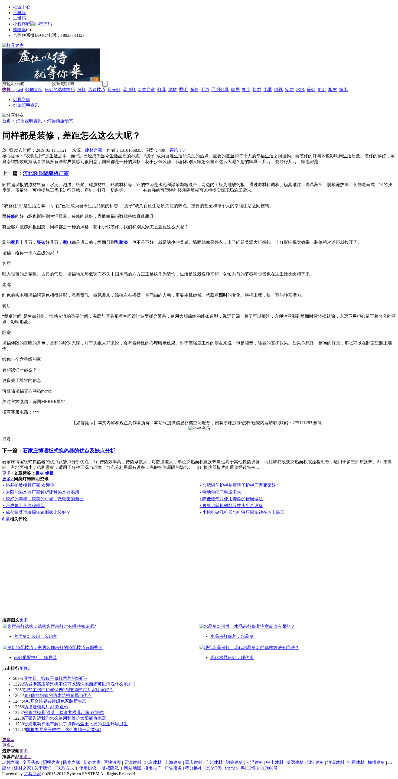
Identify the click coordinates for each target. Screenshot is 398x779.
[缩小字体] (11, 149)
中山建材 (274, 762)
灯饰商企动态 (60, 121)
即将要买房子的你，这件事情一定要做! (63, 729)
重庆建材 (193, 762)
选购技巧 (96, 89)
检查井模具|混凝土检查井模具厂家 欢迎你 (64, 712)
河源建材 (335, 762)
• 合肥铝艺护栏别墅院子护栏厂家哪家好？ (240, 485)
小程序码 (21, 24)
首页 (6, 121)
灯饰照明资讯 (29, 121)
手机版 (19, 12)
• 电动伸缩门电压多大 (220, 492)
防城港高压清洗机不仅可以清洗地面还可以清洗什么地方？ (80, 684)
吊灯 (81, 89)
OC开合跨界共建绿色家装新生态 (55, 701)
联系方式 (65, 768)
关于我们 (42, 768)
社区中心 (21, 7)
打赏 (6, 439)
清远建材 (295, 762)
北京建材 (153, 762)
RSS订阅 (213, 768)
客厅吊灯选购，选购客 (35, 636)
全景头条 (31, 762)
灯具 (161, 89)
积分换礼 (193, 768)
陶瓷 (194, 89)
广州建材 (214, 762)
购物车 (19, 29)
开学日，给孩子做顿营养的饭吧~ (55, 678)
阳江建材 (315, 762)
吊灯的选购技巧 (60, 89)
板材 (332, 89)
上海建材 (173, 762)
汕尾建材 (356, 762)
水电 (300, 89)
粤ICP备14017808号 (259, 768)
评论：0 (177, 150)
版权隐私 (110, 768)
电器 (267, 89)
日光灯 (113, 89)
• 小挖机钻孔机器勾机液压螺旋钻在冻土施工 (242, 512)
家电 (343, 89)
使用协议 (87, 768)
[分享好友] (13, 115)
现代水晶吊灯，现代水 (232, 657)
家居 (235, 89)
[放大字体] (4, 149)
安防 (289, 89)
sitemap (231, 768)
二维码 (19, 18)
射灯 (322, 89)
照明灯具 (220, 89)
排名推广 (153, 768)
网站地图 (132, 768)
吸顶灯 (129, 89)
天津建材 (132, 762)
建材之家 (93, 150)
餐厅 (246, 89)
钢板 (49, 473)
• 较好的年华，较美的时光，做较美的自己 (43, 498)
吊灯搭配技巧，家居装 (35, 657)
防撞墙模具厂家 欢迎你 (46, 707)
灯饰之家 (146, 89)
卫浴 (205, 89)
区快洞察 (112, 762)
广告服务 (173, 768)
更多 (8, 473)
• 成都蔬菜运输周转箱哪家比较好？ (37, 512)
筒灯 (311, 89)
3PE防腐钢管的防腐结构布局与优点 (58, 695)
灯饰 (257, 89)
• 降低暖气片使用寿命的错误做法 (231, 498)
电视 (278, 89)
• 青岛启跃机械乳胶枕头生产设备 (231, 505)
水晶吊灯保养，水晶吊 (232, 636)
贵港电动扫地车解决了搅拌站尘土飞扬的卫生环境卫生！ (78, 724)
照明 (183, 89)
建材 (172, 89)
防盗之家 (92, 762)
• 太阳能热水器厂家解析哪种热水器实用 (41, 492)
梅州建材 (376, 762)
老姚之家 (10, 762)
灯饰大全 (34, 89)
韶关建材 (234, 762)
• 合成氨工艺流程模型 (24, 505)
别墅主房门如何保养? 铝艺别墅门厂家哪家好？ (68, 689)
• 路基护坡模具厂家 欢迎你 (28, 485)
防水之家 (71, 762)
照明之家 (51, 762)
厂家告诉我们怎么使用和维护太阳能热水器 (65, 718)
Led (19, 89)
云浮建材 (254, 762)
